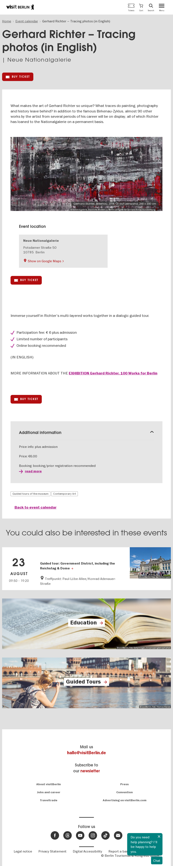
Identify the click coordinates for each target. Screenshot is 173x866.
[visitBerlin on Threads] (67, 835)
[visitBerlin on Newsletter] (118, 835)
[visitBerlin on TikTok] (105, 835)
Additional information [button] (40, 432)
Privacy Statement (52, 851)
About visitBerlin (48, 784)
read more (33, 471)
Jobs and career (48, 792)
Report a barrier (120, 851)
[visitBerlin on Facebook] (55, 835)
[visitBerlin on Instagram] (93, 835)
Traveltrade (48, 800)
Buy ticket (21, 76)
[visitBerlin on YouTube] (80, 835)
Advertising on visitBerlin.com (124, 800)
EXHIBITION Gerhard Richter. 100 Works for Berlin (113, 373)
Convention (124, 792)
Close (159, 836)
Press (124, 784)
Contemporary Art (64, 494)
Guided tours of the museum (30, 494)
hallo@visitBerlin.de (86, 752)
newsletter (90, 771)
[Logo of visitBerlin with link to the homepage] (20, 7)
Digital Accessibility (87, 851)
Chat (156, 860)
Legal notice (23, 851)
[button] (141, 7)
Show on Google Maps (44, 261)
